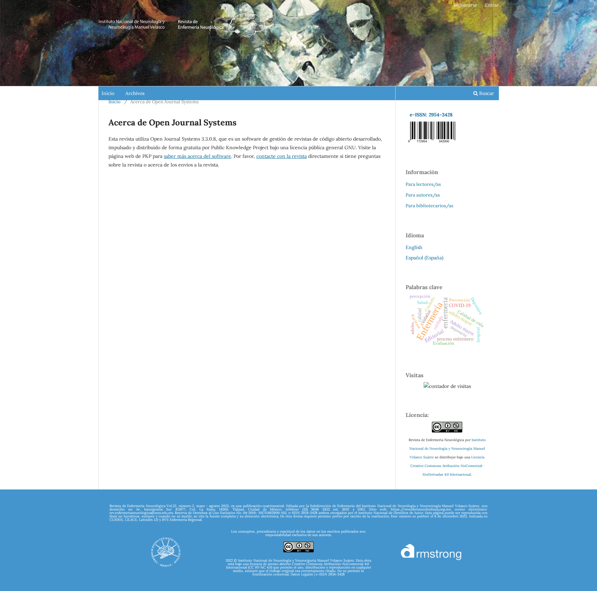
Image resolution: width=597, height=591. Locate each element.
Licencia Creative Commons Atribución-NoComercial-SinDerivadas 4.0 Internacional (447, 466)
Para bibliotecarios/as (429, 206)
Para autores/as (423, 195)
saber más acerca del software (197, 156)
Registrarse (465, 5)
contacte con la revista (281, 156)
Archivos (134, 93)
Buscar (486, 93)
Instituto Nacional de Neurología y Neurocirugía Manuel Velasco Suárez (447, 448)
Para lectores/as (423, 184)
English (414, 247)
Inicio (108, 93)
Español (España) (424, 258)
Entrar (492, 5)
